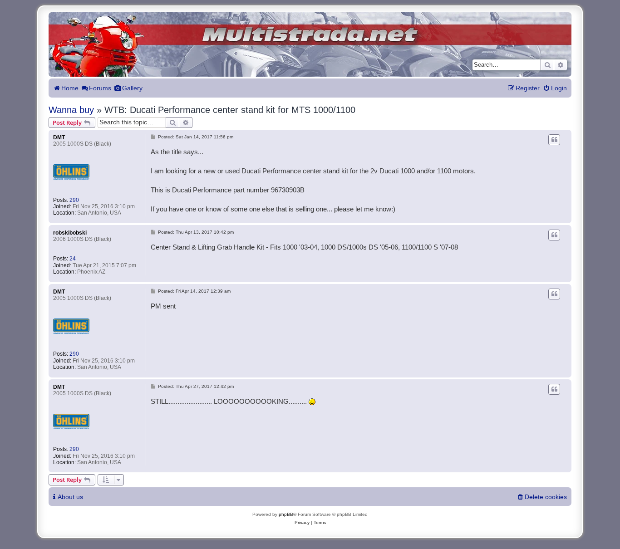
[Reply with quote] (554, 139)
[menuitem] (555, 88)
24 (72, 258)
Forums (100, 88)
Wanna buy (71, 110)
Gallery (132, 88)
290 (74, 200)
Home (70, 88)
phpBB (286, 514)
